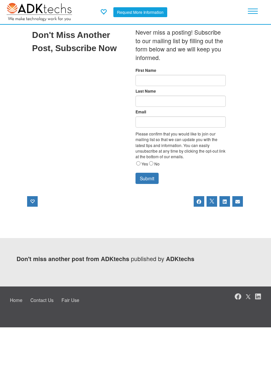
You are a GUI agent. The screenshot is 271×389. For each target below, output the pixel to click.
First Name (146, 70)
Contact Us (42, 300)
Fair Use (70, 300)
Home (16, 300)
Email (141, 112)
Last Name (146, 91)
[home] (39, 11)
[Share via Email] (237, 201)
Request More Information (140, 12)
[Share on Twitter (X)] (212, 201)
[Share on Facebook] (199, 201)
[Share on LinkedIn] (225, 201)
